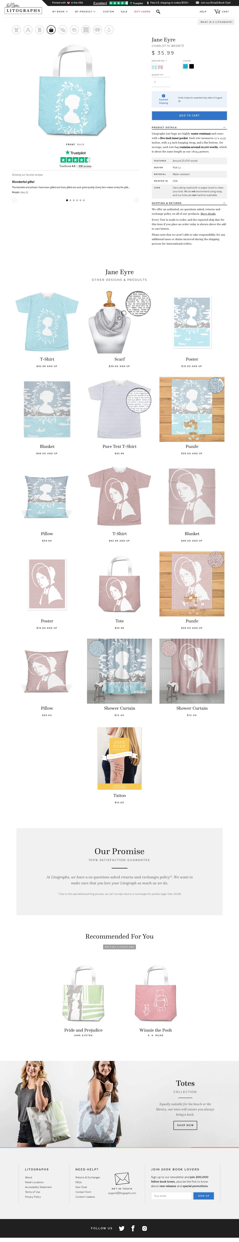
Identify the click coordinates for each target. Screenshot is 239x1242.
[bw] (191, 66)
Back (81, 144)
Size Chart (81, 1187)
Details (164, 127)
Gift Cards (142, 11)
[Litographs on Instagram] (144, 1228)
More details (208, 213)
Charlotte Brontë (168, 45)
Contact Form (83, 1191)
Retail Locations (34, 1182)
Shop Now (185, 1125)
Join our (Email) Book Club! (216, 2)
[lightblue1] (185, 66)
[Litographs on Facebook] (133, 1228)
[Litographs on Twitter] (121, 1228)
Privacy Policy (33, 1196)
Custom (108, 11)
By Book (58, 11)
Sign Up (204, 1196)
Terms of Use (32, 1191)
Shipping (167, 203)
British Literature (119, 947)
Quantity (158, 75)
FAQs (78, 1182)
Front (70, 144)
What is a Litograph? (217, 22)
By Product (84, 11)
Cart (223, 11)
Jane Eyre (163, 39)
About (28, 1177)
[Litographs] (23, 8)
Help (203, 11)
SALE (124, 11)
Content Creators (85, 1196)
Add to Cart (189, 115)
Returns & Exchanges (87, 1177)
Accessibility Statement (38, 1187)
